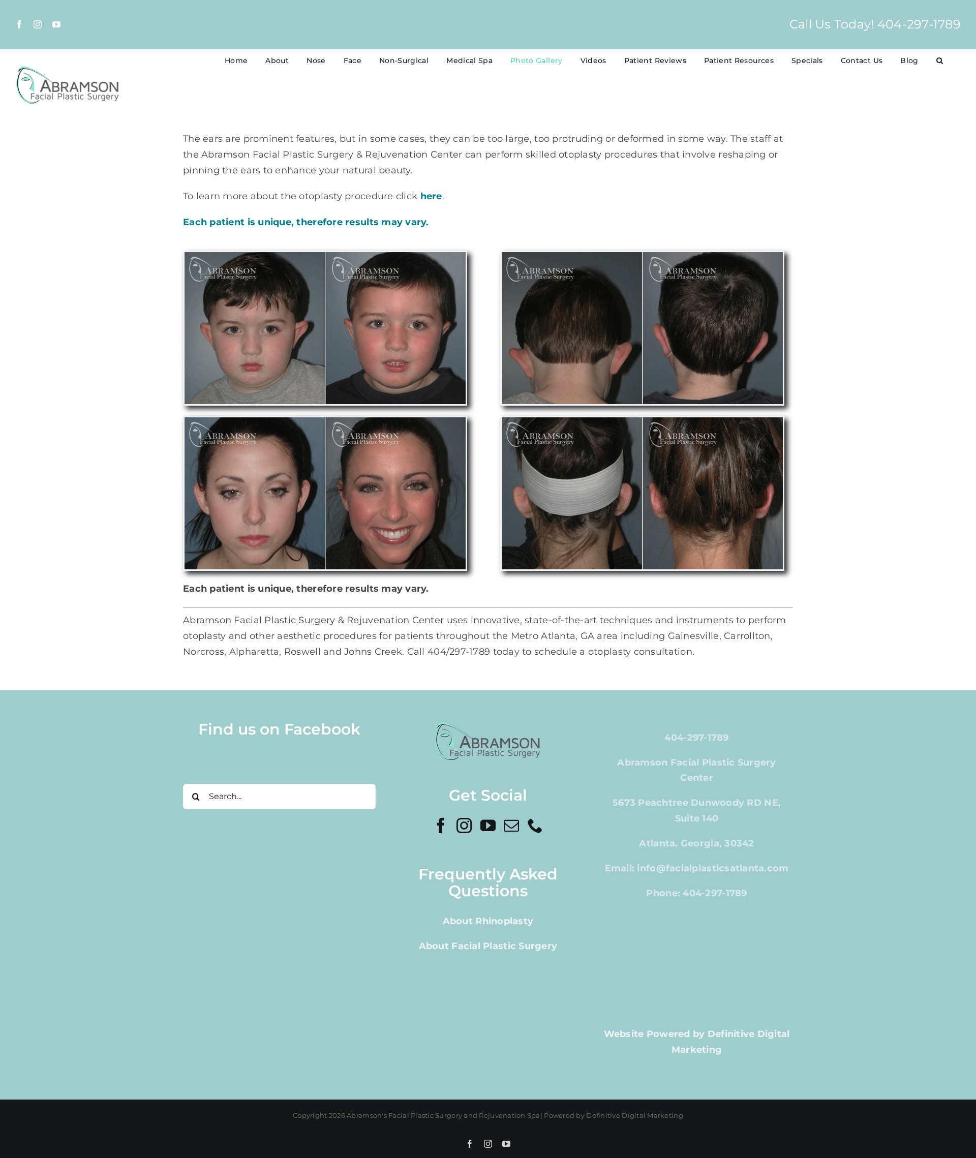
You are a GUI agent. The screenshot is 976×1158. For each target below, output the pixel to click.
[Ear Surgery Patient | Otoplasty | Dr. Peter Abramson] (642, 256)
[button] (939, 60)
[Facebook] (440, 825)
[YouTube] (488, 825)
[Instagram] (464, 825)
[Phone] (535, 825)
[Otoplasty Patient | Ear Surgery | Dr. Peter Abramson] (325, 256)
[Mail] (511, 825)
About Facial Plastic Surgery (488, 946)
